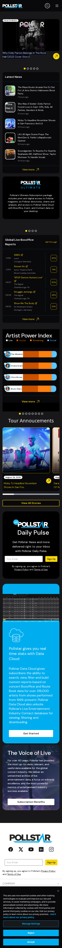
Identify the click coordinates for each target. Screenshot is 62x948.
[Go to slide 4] (34, 69)
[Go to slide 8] (42, 414)
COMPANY (9, 883)
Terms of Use (41, 569)
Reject (31, 932)
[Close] (58, 890)
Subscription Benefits (31, 802)
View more (28, 169)
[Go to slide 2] (28, 69)
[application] (31, 371)
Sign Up (51, 559)
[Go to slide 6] (36, 414)
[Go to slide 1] (25, 69)
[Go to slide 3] (31, 69)
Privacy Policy (21, 569)
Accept (31, 942)
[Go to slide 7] (39, 414)
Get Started (31, 733)
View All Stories (31, 503)
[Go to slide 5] (37, 69)
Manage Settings (31, 923)
